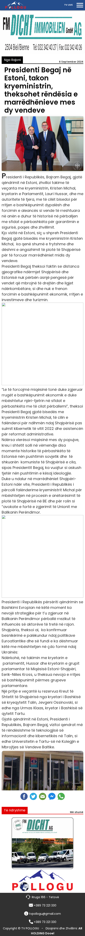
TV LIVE (68, 4)
